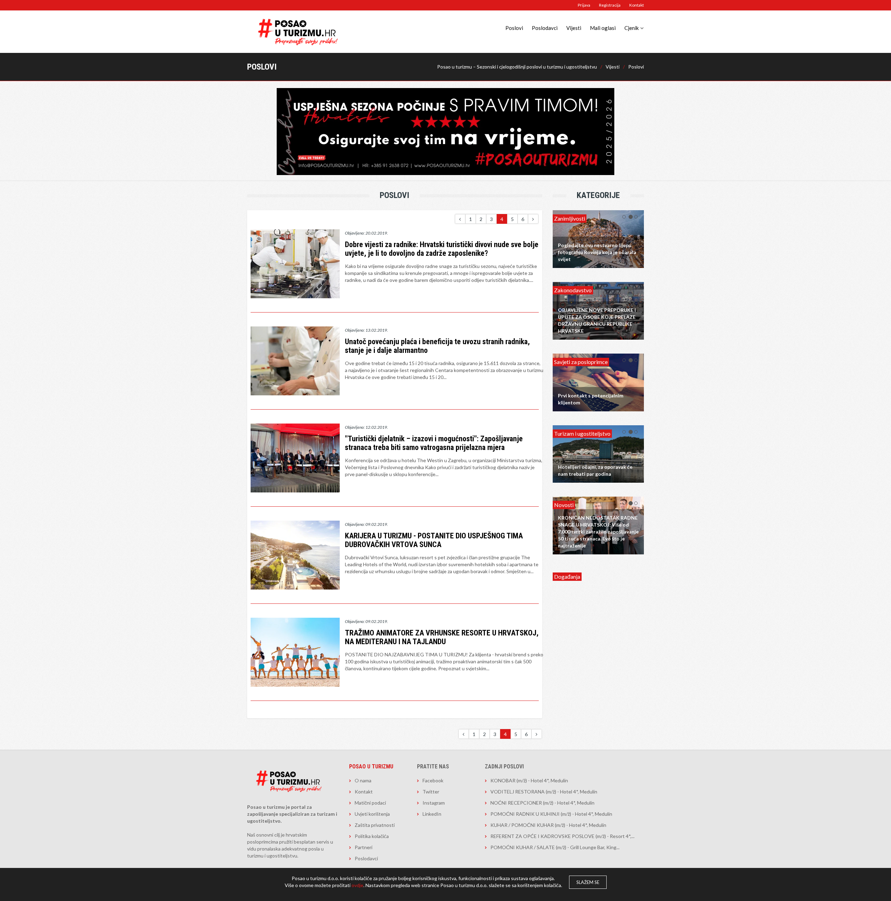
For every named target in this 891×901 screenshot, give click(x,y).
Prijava (584, 5)
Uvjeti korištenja (372, 814)
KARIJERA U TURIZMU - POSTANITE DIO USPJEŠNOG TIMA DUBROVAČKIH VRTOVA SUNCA (434, 540)
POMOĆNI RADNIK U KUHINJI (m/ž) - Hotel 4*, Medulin (551, 814)
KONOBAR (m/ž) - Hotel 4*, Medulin (529, 780)
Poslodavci (545, 28)
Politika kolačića (372, 836)
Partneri (363, 847)
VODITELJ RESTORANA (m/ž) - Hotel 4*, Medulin (543, 792)
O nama (363, 780)
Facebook (433, 780)
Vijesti (573, 28)
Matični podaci (370, 803)
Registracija (610, 5)
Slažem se (587, 882)
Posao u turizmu (371, 766)
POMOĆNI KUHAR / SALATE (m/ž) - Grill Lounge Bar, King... (555, 847)
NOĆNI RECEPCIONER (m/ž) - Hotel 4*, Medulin (542, 803)
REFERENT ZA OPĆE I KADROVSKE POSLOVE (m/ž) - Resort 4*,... (562, 836)
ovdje (357, 885)
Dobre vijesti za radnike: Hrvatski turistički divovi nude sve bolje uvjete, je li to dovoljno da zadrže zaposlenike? (441, 249)
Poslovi (514, 28)
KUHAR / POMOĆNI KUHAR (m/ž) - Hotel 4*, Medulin (548, 825)
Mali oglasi (603, 28)
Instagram (434, 803)
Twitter (431, 792)
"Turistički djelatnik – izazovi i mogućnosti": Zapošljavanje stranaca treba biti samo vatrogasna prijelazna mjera (434, 443)
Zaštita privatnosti (375, 825)
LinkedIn (432, 814)
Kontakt (636, 5)
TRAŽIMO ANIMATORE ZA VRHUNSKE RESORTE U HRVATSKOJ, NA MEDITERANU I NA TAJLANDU (441, 637)
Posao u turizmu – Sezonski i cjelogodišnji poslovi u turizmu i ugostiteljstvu (517, 67)
